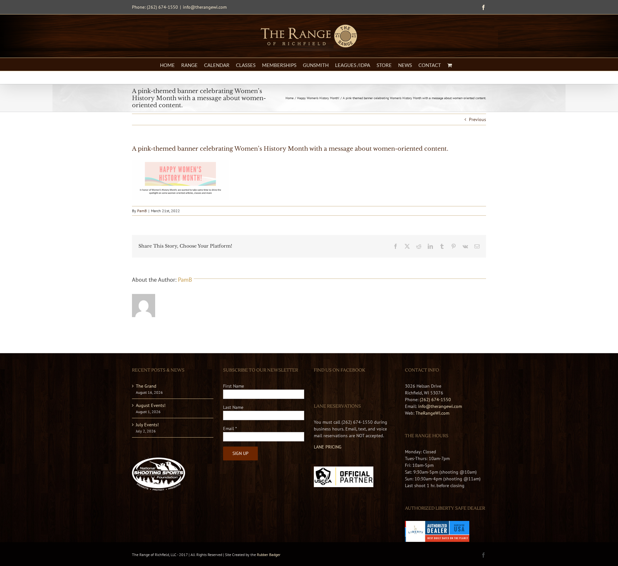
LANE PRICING (328, 447)
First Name (233, 386)
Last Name (233, 407)
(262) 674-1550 (435, 399)
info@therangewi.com (205, 7)
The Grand (146, 386)
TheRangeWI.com (432, 413)
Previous (477, 119)
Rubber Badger (268, 554)
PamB (142, 210)
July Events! (147, 425)
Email (230, 428)
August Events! (150, 405)
